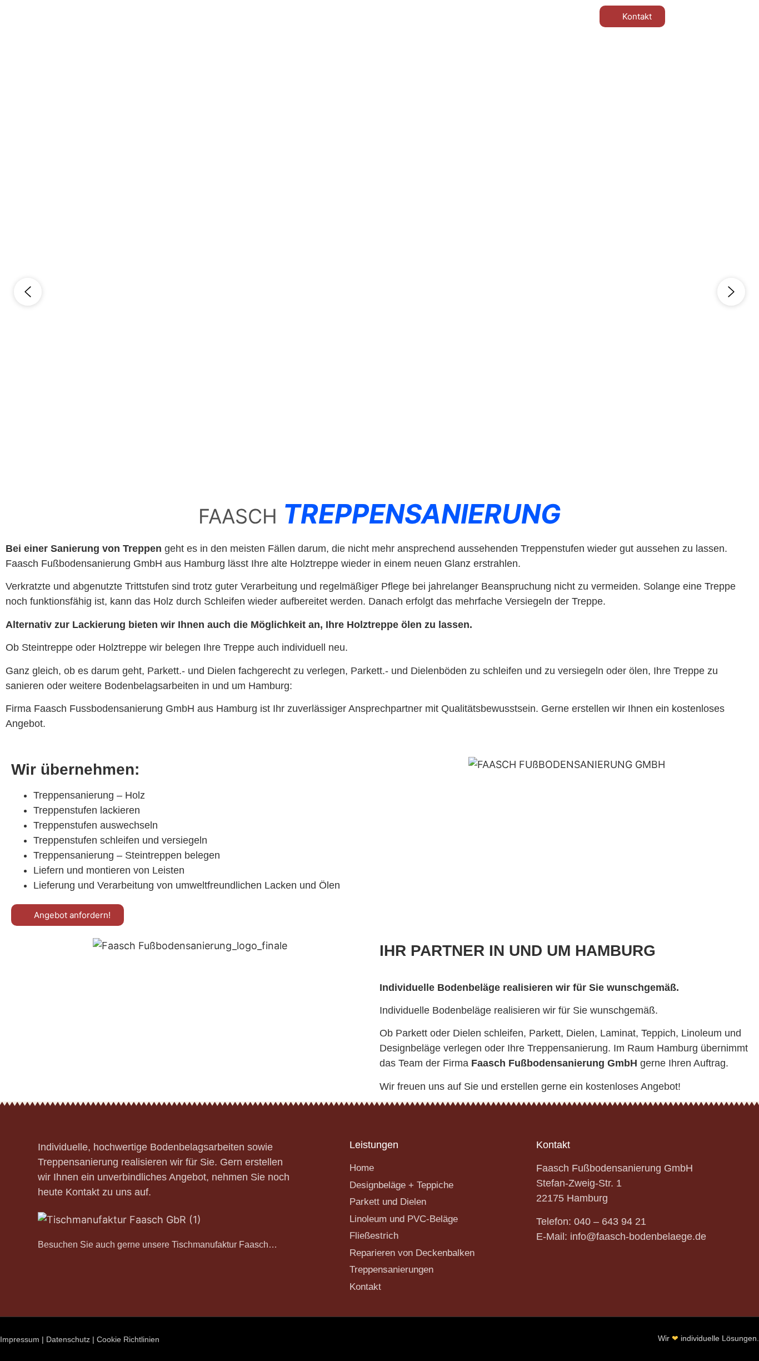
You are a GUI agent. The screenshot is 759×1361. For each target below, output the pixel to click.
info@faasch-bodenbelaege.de (638, 1236)
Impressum (19, 1339)
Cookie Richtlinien (128, 1339)
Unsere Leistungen (238, 67)
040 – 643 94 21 (610, 1221)
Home (158, 67)
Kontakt (596, 67)
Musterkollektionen (497, 67)
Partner (335, 67)
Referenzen (403, 67)
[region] (379, 291)
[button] (28, 292)
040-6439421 (325, 12)
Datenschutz (68, 1339)
